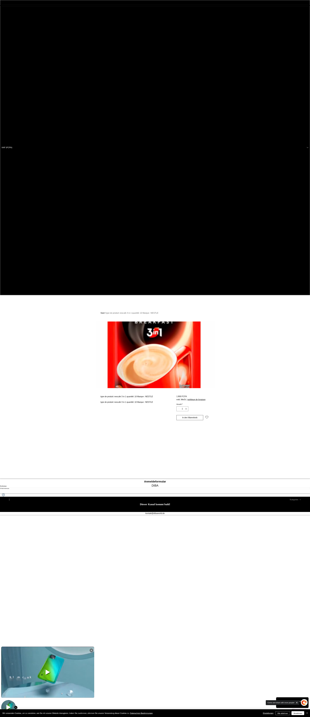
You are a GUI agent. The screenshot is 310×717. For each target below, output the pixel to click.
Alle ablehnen (282, 713)
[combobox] (295, 500)
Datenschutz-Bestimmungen (141, 713)
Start (103, 313)
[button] (155, 147)
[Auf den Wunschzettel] (206, 417)
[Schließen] (307, 713)
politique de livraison (196, 400)
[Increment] (186, 409)
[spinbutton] (182, 409)
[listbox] (155, 147)
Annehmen (298, 713)
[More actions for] (10, 500)
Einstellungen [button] (268, 713)
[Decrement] (178, 409)
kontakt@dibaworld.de (155, 513)
